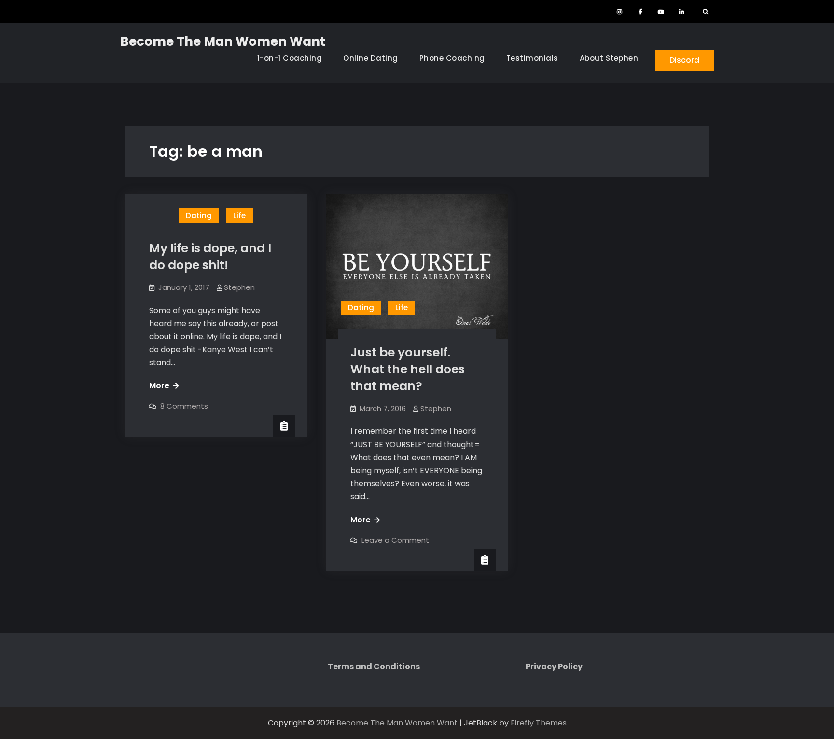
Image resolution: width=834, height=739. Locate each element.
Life (239, 215)
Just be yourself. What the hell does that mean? (407, 369)
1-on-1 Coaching (289, 58)
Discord (684, 60)
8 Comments (184, 406)
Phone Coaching (452, 58)
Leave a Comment (395, 540)
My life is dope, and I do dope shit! (210, 257)
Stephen (239, 287)
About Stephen (609, 58)
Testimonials (532, 58)
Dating (199, 215)
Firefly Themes (539, 722)
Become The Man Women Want (222, 41)
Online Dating (370, 58)
